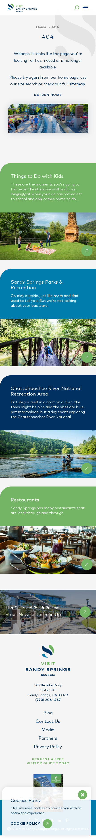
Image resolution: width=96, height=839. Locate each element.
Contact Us (48, 721)
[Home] (22, 8)
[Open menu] (85, 7)
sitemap (77, 84)
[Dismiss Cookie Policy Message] (82, 794)
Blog (48, 713)
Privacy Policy (48, 747)
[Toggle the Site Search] (77, 7)
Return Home (48, 95)
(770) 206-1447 (48, 700)
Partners (48, 738)
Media (48, 730)
